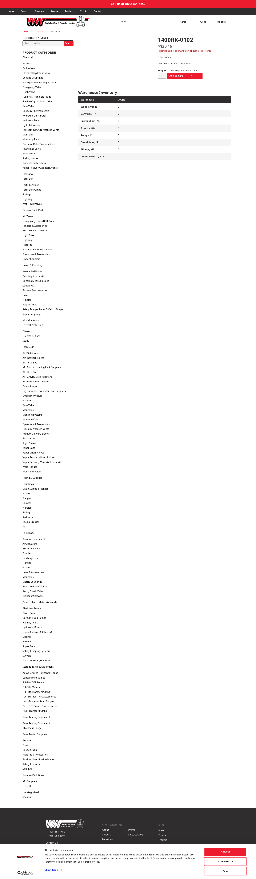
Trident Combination (34, 163)
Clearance (28, 174)
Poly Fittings (29, 304)
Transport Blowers (33, 596)
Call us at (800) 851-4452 (128, 4)
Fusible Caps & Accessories (37, 101)
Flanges (27, 498)
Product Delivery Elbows (36, 433)
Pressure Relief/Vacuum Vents (39, 144)
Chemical (28, 57)
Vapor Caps (29, 447)
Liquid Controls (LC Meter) (37, 632)
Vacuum (27, 797)
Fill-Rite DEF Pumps (33, 682)
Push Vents (29, 438)
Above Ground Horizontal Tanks (40, 673)
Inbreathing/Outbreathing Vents (41, 129)
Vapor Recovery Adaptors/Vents (40, 167)
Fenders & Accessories (35, 225)
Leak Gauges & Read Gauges (38, 701)
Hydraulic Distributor (34, 115)
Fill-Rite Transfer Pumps (36, 691)
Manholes (28, 134)
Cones (26, 745)
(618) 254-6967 (57, 835)
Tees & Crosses (31, 522)
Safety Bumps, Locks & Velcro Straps (43, 309)
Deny (225, 871)
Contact (98, 11)
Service (55, 11)
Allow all (225, 851)
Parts (23, 11)
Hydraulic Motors (32, 627)
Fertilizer (28, 178)
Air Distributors (31, 353)
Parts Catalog (135, 834)
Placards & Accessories (35, 754)
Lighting (27, 199)
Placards (27, 244)
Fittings (27, 194)
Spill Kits (27, 768)
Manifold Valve (31, 419)
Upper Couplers (31, 259)
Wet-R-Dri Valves (32, 203)
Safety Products (31, 764)
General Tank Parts (33, 210)
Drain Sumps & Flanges (35, 488)
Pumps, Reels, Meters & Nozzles (40, 602)
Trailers (69, 11)
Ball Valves (29, 68)
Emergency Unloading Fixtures (39, 82)
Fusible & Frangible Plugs (37, 96)
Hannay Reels (30, 622)
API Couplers (30, 781)
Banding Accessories (34, 276)
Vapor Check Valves (33, 452)
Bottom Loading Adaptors (37, 381)
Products (39, 31)
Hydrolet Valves (31, 125)
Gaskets (27, 400)
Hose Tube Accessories (35, 230)
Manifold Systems (32, 414)
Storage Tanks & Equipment (38, 666)
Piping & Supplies (32, 477)
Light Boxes (29, 235)
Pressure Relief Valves (35, 586)
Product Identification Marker (39, 759)
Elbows (27, 493)
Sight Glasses (30, 443)
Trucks (84, 11)
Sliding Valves (30, 158)
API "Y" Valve (30, 362)
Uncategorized (31, 792)
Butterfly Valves (31, 548)
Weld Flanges (30, 466)
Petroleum (28, 347)
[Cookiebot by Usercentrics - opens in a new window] (25, 873)
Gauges (27, 567)
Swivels (27, 655)
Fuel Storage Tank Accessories (39, 696)
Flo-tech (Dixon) (31, 336)
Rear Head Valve (32, 148)
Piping (26, 512)
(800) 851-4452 (57, 831)
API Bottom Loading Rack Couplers (42, 367)
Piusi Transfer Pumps (35, 710)
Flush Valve (29, 92)
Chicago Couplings (33, 77)
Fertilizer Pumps (32, 189)
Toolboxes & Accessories (36, 254)
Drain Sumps (30, 386)
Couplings (28, 285)
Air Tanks (28, 216)
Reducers (28, 517)
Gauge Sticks (30, 750)
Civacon (27, 331)
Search (68, 43)
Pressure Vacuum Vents (36, 429)
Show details (51, 870)
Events (131, 830)
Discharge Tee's (31, 558)
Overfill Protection (33, 325)
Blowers (39, 11)
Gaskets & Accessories (35, 290)
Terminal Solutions (33, 775)
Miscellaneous (31, 320)
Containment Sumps (34, 677)
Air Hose (27, 63)
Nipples (27, 299)
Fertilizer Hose (31, 185)
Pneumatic (28, 532)
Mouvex (27, 636)
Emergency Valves (33, 87)
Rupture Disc (30, 153)
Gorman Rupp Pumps (34, 617)
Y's (24, 526)
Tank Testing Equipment (36, 717)
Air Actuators (30, 543)
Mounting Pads (31, 139)
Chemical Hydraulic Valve (37, 73)
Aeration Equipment (34, 539)
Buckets (27, 740)
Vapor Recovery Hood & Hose (39, 457)
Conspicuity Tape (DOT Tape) (39, 221)
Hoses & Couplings (33, 265)
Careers (106, 834)
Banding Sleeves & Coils (36, 280)
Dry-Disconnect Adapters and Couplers (44, 391)
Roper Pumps (30, 646)
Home (11, 11)
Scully (26, 340)
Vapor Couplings (32, 314)
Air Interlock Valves (33, 357)
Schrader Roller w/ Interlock (38, 249)
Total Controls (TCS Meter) (37, 660)
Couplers (28, 553)
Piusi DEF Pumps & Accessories (40, 706)
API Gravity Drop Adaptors (37, 376)
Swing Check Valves (33, 591)
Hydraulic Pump (31, 120)
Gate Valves (29, 106)
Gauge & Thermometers (36, 111)
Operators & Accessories (36, 424)
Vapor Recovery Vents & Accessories (42, 462)
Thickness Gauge (32, 728)
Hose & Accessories (33, 572)
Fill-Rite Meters (31, 687)
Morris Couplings (32, 581)
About (105, 830)
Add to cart (176, 75)
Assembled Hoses (32, 271)
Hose (25, 295)
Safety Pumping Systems (36, 651)
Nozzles (27, 641)
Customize (223, 861)
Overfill (27, 786)
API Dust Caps (30, 372)
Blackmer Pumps (32, 608)
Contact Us (52, 842)
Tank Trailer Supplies (35, 734)
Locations (107, 839)
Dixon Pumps (30, 613)
